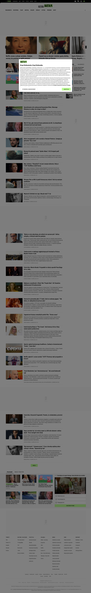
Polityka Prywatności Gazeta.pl (59, 85)
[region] (45, 75)
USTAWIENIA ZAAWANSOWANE (28, 89)
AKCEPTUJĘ (66, 89)
